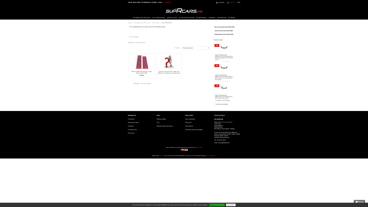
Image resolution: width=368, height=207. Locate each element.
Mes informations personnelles (194, 129)
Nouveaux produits (133, 122)
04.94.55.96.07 (221, 140)
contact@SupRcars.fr (224, 142)
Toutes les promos (222, 104)
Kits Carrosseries (158, 17)
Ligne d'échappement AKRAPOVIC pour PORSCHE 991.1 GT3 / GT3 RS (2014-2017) (224, 96)
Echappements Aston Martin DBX (224, 34)
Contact (160, 2)
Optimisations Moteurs (141, 17)
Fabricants (131, 126)
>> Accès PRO (167, 2)
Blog (239, 2)
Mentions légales (161, 119)
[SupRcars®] (184, 10)
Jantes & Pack (172, 17)
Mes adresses (189, 126)
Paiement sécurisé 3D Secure (165, 126)
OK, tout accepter (217, 205)
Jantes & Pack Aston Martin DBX (224, 30)
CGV (158, 122)
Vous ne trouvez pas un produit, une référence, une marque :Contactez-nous (169, 72)
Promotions (131, 119)
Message (359, 202)
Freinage (212, 17)
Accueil (130, 2)
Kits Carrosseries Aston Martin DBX (225, 27)
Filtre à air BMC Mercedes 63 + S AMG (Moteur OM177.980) (141, 72)
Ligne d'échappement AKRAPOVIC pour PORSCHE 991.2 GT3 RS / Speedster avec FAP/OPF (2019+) (224, 57)
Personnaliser (231, 205)
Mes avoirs (188, 122)
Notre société (136, 2)
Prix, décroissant (196, 48)
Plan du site (131, 133)
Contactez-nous (132, 129)
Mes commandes (190, 119)
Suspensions (221, 17)
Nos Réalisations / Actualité (149, 2)
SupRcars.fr (161, 155)
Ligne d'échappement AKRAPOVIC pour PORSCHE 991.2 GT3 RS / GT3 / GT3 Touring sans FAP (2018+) (224, 77)
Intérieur (231, 17)
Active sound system (186, 17)
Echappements (201, 17)
